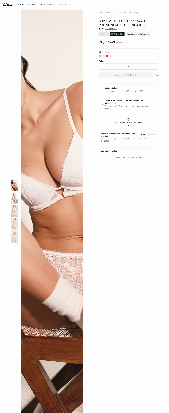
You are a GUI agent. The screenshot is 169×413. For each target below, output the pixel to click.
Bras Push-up (133, 13)
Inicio (101, 13)
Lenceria (108, 13)
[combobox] (128, 66)
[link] (64, 5)
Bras (115, 13)
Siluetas (123, 13)
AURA (100, 17)
